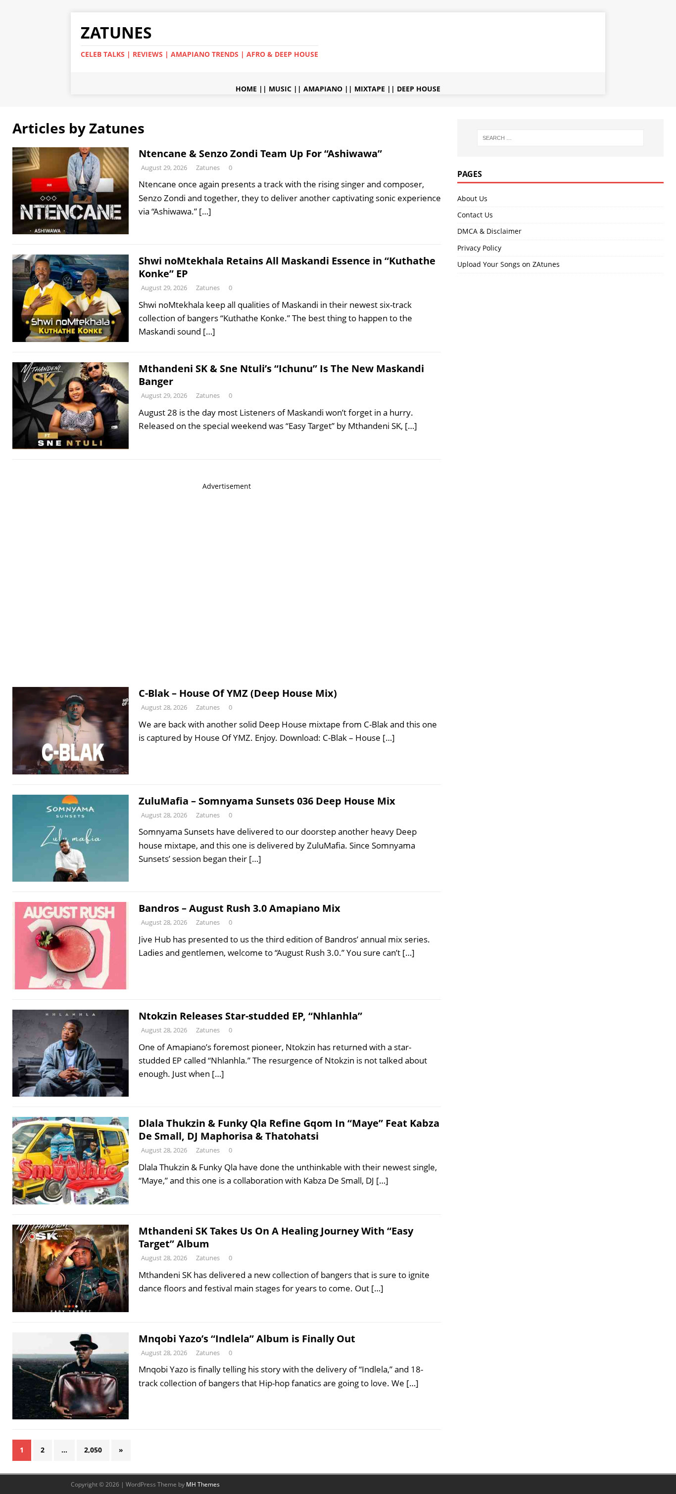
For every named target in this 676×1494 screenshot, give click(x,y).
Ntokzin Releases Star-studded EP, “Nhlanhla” (250, 1016)
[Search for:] (560, 137)
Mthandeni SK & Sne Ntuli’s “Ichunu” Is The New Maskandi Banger (281, 375)
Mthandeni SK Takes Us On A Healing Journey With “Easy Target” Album (276, 1237)
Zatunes (208, 167)
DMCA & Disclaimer (489, 231)
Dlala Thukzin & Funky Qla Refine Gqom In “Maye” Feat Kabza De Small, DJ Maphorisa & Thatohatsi (289, 1129)
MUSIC (280, 88)
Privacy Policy (479, 248)
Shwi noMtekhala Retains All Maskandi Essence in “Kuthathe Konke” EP (287, 267)
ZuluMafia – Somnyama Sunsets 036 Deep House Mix (267, 801)
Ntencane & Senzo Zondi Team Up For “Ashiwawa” (260, 153)
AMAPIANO (322, 88)
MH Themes (203, 1484)
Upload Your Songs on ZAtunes (508, 264)
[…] (205, 211)
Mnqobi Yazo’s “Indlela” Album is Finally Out (247, 1338)
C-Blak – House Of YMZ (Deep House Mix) (238, 693)
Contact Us (475, 214)
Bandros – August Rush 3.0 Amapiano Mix (239, 908)
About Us (472, 198)
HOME (246, 88)
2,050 (93, 1449)
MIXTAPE (369, 88)
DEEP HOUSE (418, 88)
